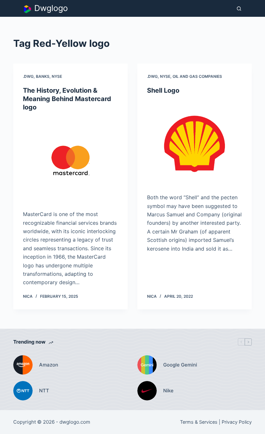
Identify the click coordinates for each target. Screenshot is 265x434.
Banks (42, 76)
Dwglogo (51, 8)
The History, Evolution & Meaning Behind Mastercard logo (67, 99)
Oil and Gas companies (197, 76)
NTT (44, 391)
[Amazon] (23, 365)
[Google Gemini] (147, 365)
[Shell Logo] (194, 144)
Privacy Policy (237, 422)
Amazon (48, 365)
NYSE (57, 76)
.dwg (28, 76)
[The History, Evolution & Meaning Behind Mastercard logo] (70, 161)
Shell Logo (163, 90)
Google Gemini (180, 365)
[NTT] (23, 390)
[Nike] (147, 390)
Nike (168, 391)
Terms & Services (198, 422)
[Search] (239, 8)
